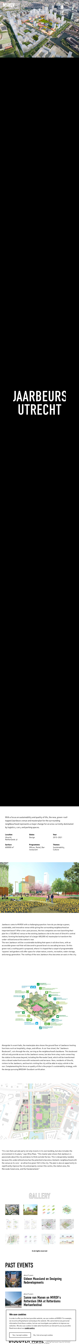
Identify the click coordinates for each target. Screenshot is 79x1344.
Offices (32, 847)
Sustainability (58, 847)
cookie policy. (30, 1328)
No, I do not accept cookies (43, 1335)
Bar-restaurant (37, 848)
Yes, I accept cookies (20, 1335)
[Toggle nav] (73, 5)
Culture (56, 849)
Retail (38, 847)
